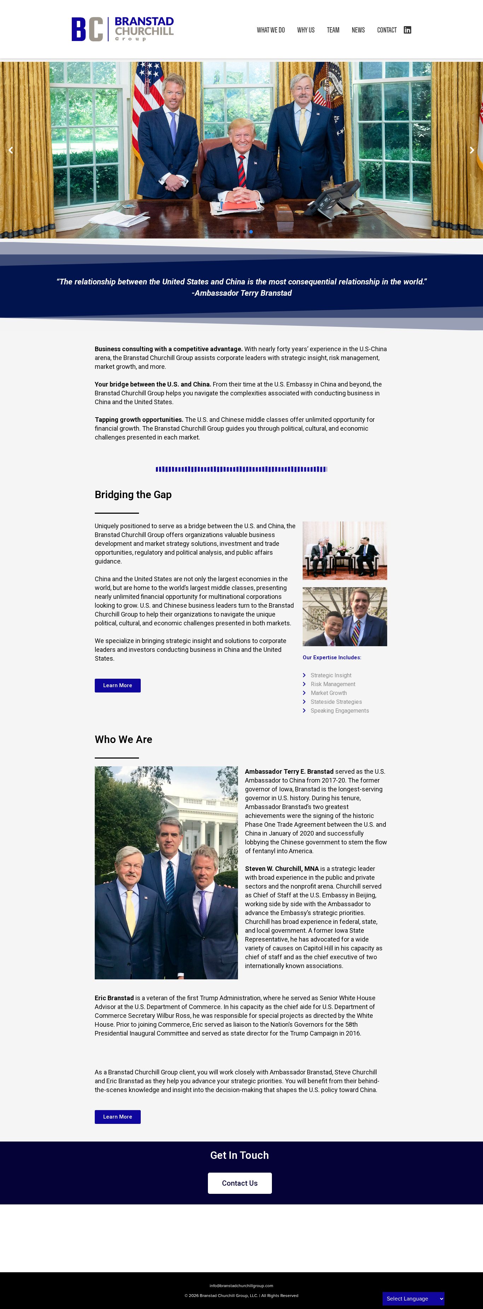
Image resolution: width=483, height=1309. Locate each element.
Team (333, 29)
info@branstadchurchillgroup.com (241, 1285)
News (358, 29)
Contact (387, 29)
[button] (11, 150)
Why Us (306, 29)
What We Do (271, 29)
